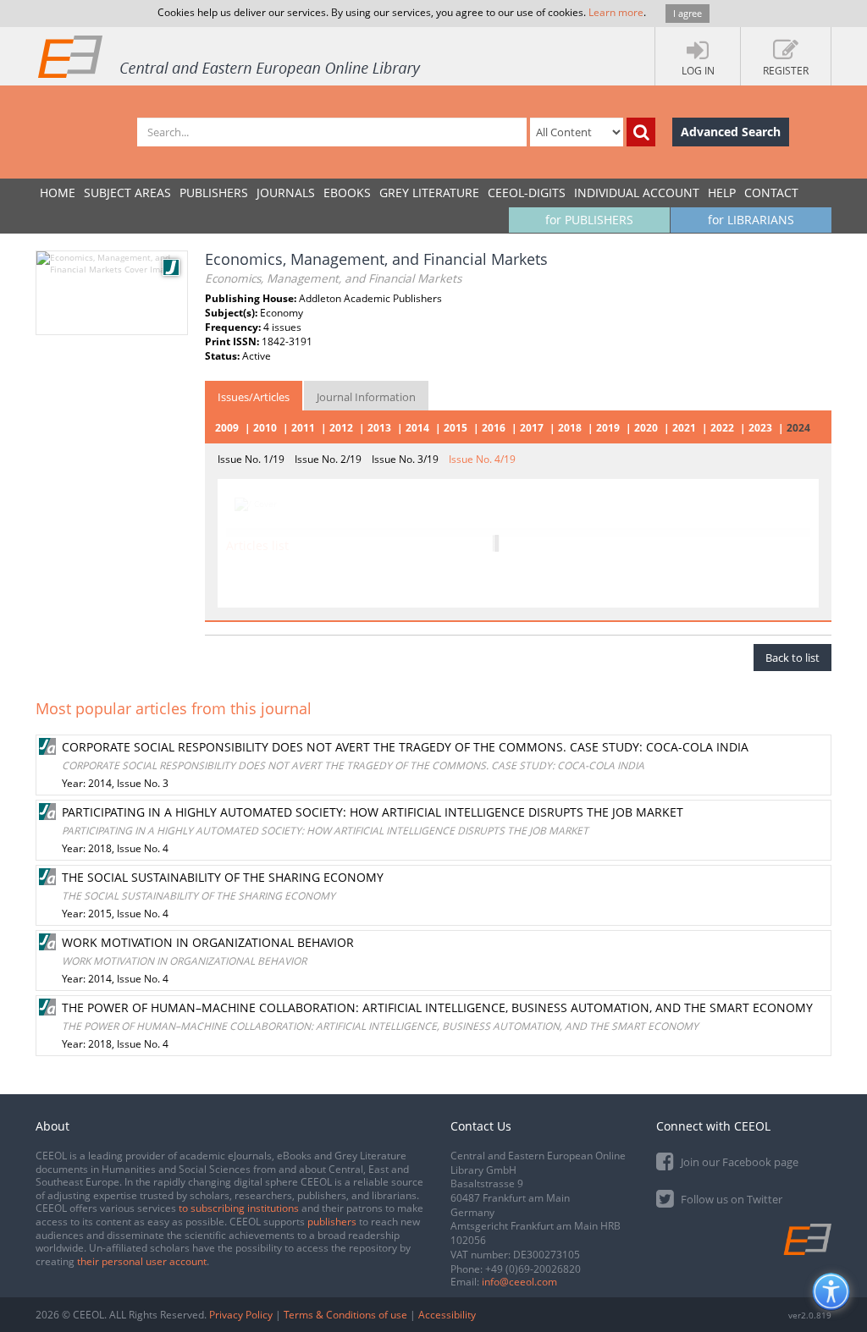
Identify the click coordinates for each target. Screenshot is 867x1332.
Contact (771, 192)
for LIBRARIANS (751, 220)
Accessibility (447, 1314)
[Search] (641, 132)
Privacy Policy (241, 1314)
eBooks (347, 192)
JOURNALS (286, 192)
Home (57, 192)
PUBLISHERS (213, 192)
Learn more (615, 12)
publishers (331, 1221)
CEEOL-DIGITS (527, 192)
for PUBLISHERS (589, 220)
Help (722, 192)
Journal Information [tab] (366, 397)
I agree (687, 13)
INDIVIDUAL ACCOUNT (636, 192)
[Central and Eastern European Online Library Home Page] (230, 56)
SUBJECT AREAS (127, 192)
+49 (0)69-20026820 (533, 1269)
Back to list (792, 657)
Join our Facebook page (738, 1162)
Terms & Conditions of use (345, 1314)
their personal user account (142, 1261)
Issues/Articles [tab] (254, 397)
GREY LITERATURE (429, 192)
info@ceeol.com (519, 1281)
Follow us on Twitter (730, 1199)
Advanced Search (731, 132)
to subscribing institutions (239, 1208)
